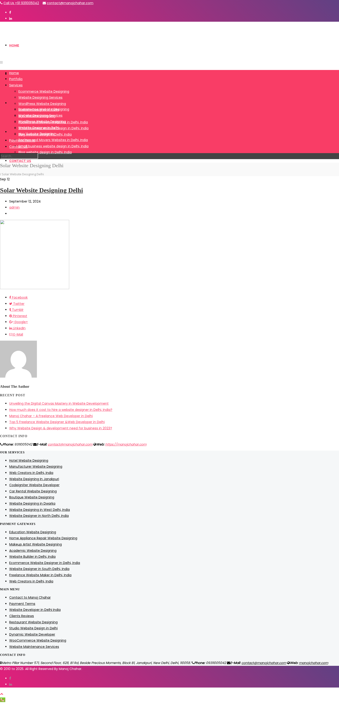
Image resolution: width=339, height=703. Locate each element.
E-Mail (17, 334)
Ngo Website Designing (36, 116)
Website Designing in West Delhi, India (39, 509)
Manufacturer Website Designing (35, 466)
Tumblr (17, 309)
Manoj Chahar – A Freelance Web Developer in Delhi (51, 416)
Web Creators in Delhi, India (31, 472)
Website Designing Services (40, 97)
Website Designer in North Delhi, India (39, 515)
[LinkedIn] (10, 18)
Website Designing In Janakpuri (34, 479)
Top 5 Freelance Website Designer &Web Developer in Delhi (57, 422)
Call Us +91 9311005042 (21, 3)
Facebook (19, 297)
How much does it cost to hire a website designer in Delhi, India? (60, 409)
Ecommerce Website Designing (43, 91)
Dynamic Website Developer (32, 634)
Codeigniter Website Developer (34, 485)
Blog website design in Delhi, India (45, 152)
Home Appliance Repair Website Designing (43, 538)
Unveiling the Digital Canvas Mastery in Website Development (59, 403)
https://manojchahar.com (125, 444)
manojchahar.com (313, 663)
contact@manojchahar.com (70, 3)
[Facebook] (10, 12)
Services (17, 103)
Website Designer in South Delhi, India (39, 569)
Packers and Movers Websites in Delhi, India (53, 140)
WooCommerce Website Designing (37, 640)
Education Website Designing (32, 532)
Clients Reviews (21, 616)
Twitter (18, 303)
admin (14, 207)
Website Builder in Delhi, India (32, 556)
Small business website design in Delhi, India (53, 146)
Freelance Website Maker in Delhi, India (40, 575)
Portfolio (19, 74)
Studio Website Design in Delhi (33, 628)
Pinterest (19, 316)
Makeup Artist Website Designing (35, 544)
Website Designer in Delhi (38, 109)
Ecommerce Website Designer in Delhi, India (44, 563)
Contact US (20, 161)
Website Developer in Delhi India (35, 609)
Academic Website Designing (32, 550)
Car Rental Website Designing (33, 491)
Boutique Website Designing (31, 497)
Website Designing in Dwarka (32, 503)
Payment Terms (22, 140)
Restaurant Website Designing (33, 622)
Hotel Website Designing (28, 460)
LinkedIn (19, 328)
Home (14, 45)
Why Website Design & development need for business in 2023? (60, 428)
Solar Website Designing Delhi (41, 190)
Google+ (20, 322)
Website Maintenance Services (34, 646)
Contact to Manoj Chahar (30, 597)
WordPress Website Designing (42, 103)
